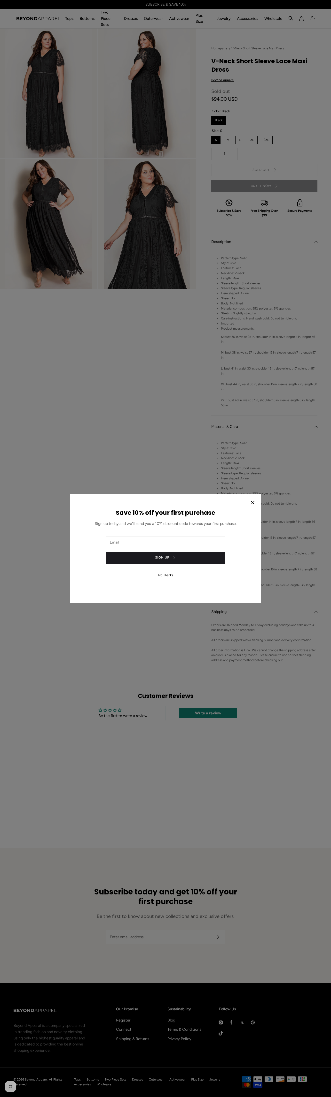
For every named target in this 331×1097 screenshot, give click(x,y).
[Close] (253, 503)
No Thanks (165, 575)
